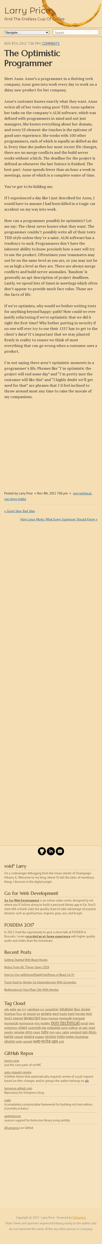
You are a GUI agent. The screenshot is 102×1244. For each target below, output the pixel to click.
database (66, 1009)
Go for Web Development (21, 900)
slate (7, 1100)
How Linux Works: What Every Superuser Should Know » (58, 519)
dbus (77, 1009)
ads (6, 1009)
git (24, 1014)
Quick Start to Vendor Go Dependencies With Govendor (40, 982)
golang (46, 1013)
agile (13, 1009)
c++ (24, 1009)
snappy (39, 1037)
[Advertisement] (50, 444)
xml (61, 1042)
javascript (32, 1018)
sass (58, 1032)
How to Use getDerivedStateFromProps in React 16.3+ (39, 975)
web (36, 1041)
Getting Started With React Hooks (26, 960)
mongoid (79, 1018)
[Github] (42, 854)
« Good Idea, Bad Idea (19, 511)
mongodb (65, 1018)
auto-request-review (17, 1072)
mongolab (11, 1023)
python (73, 1028)
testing (50, 1036)
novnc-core (11, 1061)
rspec (36, 1032)
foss (19, 1014)
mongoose (26, 1023)
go (38, 1014)
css (42, 1009)
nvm (91, 1023)
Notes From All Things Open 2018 (26, 967)
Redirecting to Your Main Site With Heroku (31, 990)
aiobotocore (12, 1116)
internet (18, 1018)
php (44, 1028)
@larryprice (12, 1128)
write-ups (49, 1041)
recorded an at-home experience (47, 936)
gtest (55, 1014)
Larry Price (27, 10)
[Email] (60, 854)
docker (86, 1009)
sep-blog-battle (15, 499)
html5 (8, 1018)
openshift (34, 1028)
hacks (63, 1014)
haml (71, 1014)
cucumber (52, 1009)
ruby (45, 1032)
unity (19, 1042)
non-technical (82, 493)
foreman (10, 1014)
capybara (33, 1009)
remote (19, 1032)
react (91, 1028)
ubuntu (9, 1041)
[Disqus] (50, 662)
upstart (27, 1042)
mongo (53, 1018)
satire (65, 1032)
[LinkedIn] (51, 854)
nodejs (45, 1023)
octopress (11, 1028)
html (89, 1014)
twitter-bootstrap (77, 1037)
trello (61, 1036)
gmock (31, 1014)
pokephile (53, 1028)
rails (85, 1028)
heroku (80, 1014)
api (19, 1009)
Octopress (79, 1218)
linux (44, 1018)
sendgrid (75, 1032)
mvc (37, 1023)
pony (64, 1028)
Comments (51, 43)
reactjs (8, 1032)
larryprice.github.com (18, 1088)
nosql (84, 1023)
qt (80, 1028)
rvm (52, 1032)
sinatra (29, 1036)
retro (28, 1032)
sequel (18, 1037)
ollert (23, 1027)
